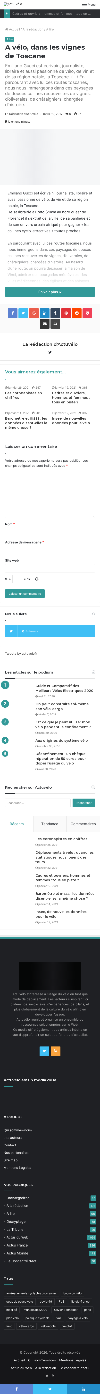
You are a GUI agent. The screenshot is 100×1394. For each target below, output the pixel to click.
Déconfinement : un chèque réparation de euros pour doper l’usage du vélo (60, 758)
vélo (9, 1326)
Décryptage (16, 1221)
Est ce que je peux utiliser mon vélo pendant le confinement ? (63, 724)
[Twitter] (44, 1051)
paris (87, 1310)
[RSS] (55, 1051)
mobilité (11, 1310)
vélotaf (67, 1326)
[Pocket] (87, 313)
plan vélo (12, 1318)
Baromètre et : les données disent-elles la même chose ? (26, 423)
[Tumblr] (55, 313)
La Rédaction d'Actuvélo (21, 114)
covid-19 (46, 1301)
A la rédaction (33, 29)
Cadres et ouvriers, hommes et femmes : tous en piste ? (55, 13)
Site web (12, 560)
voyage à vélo (78, 1318)
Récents (17, 824)
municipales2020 (35, 1310)
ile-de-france (80, 1301)
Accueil (14, 29)
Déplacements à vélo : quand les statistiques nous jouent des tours (64, 857)
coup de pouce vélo (19, 1301)
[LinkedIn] (45, 313)
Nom (10, 524)
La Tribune (15, 1229)
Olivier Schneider (65, 1310)
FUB (62, 1301)
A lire (50, 29)
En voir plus (48, 292)
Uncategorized (18, 1198)
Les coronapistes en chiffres (61, 839)
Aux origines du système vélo (61, 740)
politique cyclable (37, 1318)
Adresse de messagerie (24, 542)
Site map (10, 1160)
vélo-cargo (26, 1326)
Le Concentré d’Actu (22, 1261)
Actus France (17, 1245)
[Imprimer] (55, 324)
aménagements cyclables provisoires (31, 1293)
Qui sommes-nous (18, 1130)
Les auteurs (13, 1138)
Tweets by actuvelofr (21, 653)
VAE (59, 1318)
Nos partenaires (16, 1153)
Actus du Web (17, 1237)
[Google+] (34, 313)
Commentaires (83, 824)
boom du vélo (72, 1293)
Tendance (49, 824)
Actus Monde (17, 1253)
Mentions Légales (17, 1168)
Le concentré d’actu (74, 1368)
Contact (10, 1145)
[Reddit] (77, 313)
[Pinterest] (66, 313)
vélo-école (48, 1326)
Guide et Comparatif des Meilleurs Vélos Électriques (64, 688)
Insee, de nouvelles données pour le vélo (71, 420)
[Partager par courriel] (45, 324)
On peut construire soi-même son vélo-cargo (62, 706)
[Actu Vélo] (13, 4)
